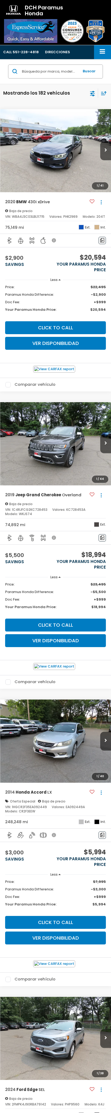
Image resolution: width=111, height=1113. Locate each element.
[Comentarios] (102, 240)
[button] (21, 52)
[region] (55, 300)
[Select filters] (92, 93)
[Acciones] (101, 202)
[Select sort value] (102, 93)
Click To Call (55, 327)
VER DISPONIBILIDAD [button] (55, 343)
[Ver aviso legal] (54, 240)
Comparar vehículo (35, 384)
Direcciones (57, 52)
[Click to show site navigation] (102, 52)
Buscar (89, 71)
